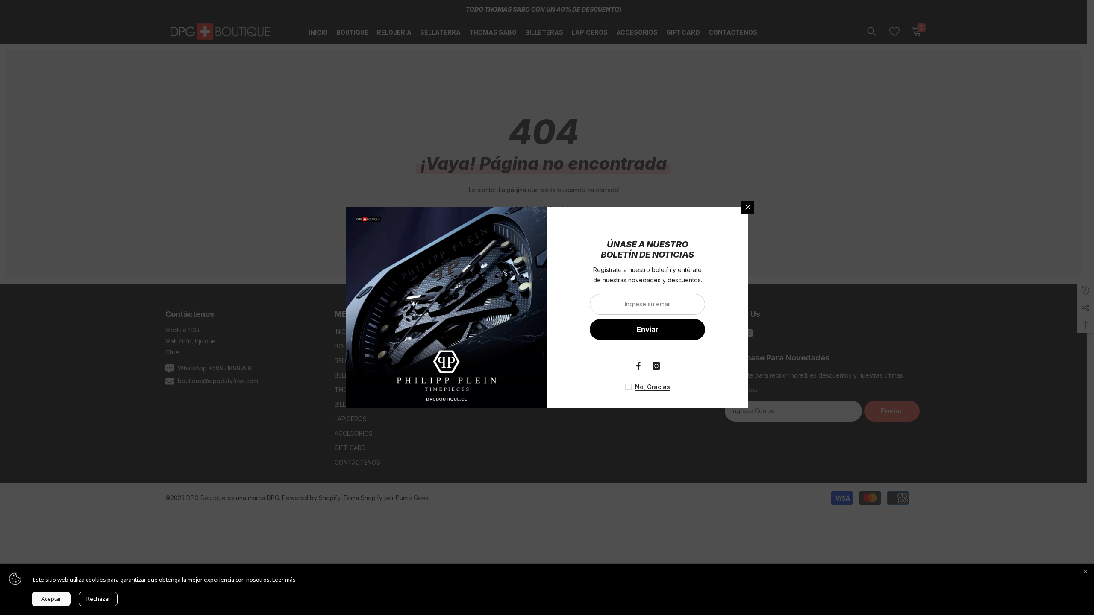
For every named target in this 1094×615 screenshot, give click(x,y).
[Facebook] (638, 366)
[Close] (1085, 572)
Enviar (648, 329)
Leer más (284, 579)
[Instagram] (656, 366)
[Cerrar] (747, 207)
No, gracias (652, 386)
